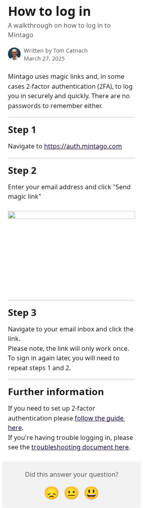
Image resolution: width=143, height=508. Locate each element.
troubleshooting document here (80, 447)
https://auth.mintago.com (83, 146)
